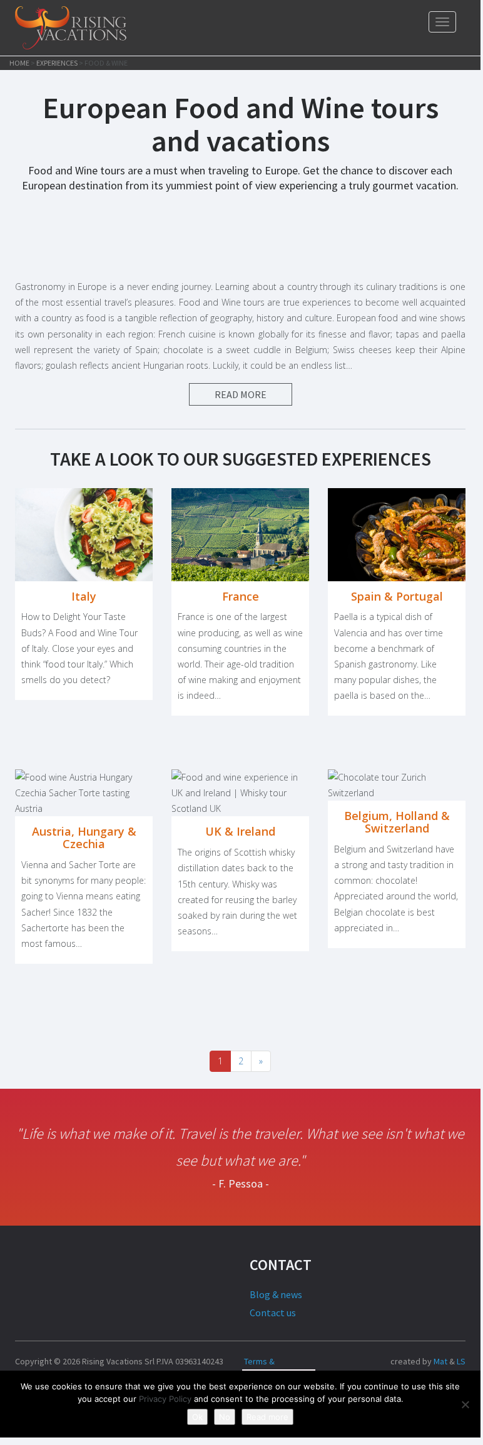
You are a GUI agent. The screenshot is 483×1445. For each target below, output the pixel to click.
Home (19, 63)
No (224, 1417)
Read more (267, 1417)
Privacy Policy (165, 1399)
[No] (465, 1404)
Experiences (57, 63)
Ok (197, 1417)
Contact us (273, 1312)
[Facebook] (372, 1361)
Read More (241, 394)
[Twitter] (353, 1361)
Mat (440, 1361)
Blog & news (276, 1294)
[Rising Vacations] (71, 27)
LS (461, 1361)
